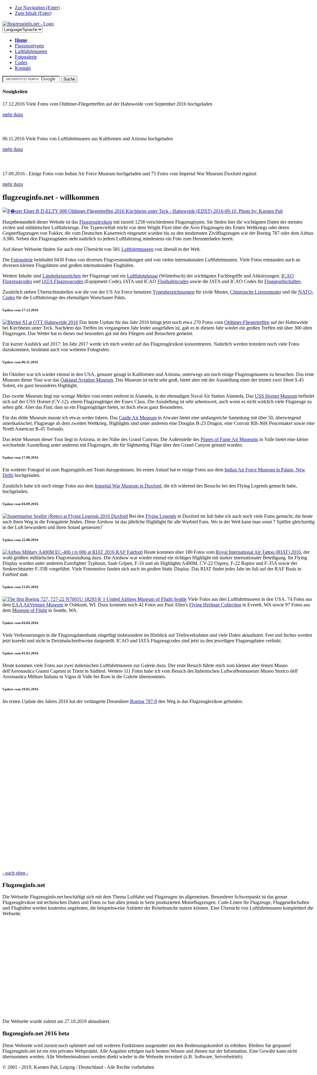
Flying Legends (160, 516)
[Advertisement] (158, 787)
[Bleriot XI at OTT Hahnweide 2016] (40, 322)
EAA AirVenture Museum (37, 604)
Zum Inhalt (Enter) (33, 13)
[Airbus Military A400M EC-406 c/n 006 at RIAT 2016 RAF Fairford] (72, 552)
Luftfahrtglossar (142, 275)
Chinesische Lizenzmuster (255, 292)
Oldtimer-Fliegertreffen (246, 322)
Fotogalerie (26, 56)
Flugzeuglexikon (95, 222)
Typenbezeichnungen (173, 292)
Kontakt (23, 68)
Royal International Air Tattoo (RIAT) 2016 (258, 552)
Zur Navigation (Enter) (37, 7)
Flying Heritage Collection (215, 604)
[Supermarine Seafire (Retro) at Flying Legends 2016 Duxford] (65, 516)
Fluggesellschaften (282, 281)
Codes (21, 62)
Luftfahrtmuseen (31, 51)
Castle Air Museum (138, 417)
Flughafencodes (173, 281)
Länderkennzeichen (61, 275)
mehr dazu (12, 114)
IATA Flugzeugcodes (62, 281)
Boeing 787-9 (143, 701)
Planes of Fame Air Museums (229, 439)
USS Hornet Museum (276, 396)
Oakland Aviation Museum (86, 379)
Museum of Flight (29, 610)
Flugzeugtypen (29, 45)
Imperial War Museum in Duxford (128, 485)
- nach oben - (15, 873)
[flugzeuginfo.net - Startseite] (28, 23)
